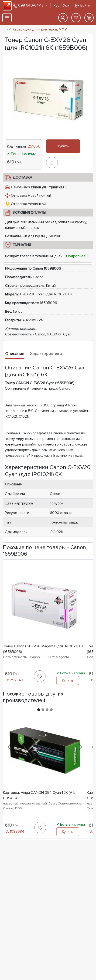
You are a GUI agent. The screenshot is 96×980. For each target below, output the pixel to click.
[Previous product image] (9, 747)
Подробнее (76, 256)
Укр (61, 5)
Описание (14, 353)
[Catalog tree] (7, 17)
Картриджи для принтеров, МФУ (40, 29)
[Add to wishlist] (52, 162)
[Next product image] (80, 747)
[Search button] (63, 17)
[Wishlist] (76, 17)
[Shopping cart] (89, 17)
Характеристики (46, 353)
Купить (63, 146)
